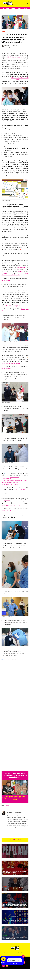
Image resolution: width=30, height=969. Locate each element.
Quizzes (13, 8)
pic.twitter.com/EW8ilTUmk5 (11, 484)
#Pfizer (20, 271)
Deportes (4, 919)
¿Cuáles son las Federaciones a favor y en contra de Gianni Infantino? (14, 937)
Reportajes (6, 8)
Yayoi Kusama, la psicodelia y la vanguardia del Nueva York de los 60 (14, 872)
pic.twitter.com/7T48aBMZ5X (11, 275)
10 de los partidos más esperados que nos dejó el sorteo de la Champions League (14, 921)
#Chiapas (7, 500)
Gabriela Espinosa (11, 45)
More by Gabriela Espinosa (20, 829)
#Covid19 (4, 273)
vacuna (17, 805)
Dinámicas (19, 8)
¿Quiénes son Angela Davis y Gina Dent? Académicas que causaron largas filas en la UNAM (14, 905)
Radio (25, 8)
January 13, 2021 (7, 280)
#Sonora (25, 273)
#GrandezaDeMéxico (8, 480)
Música (4, 853)
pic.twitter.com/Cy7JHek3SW (11, 363)
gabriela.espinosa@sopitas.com (16, 815)
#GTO (10, 479)
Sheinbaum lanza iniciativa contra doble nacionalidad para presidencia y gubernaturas (14, 888)
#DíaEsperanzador (12, 482)
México (12, 805)
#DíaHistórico (14, 477)
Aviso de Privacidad (8, 953)
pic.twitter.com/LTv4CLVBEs (11, 505)
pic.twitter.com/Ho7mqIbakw (11, 306)
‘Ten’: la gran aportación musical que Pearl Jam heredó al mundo (13, 855)
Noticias (4, 31)
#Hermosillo (21, 267)
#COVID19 (5, 479)
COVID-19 (8, 805)
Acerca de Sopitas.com (20, 953)
